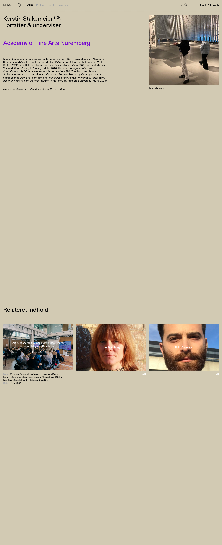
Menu (7, 4)
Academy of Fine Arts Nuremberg (46, 42)
